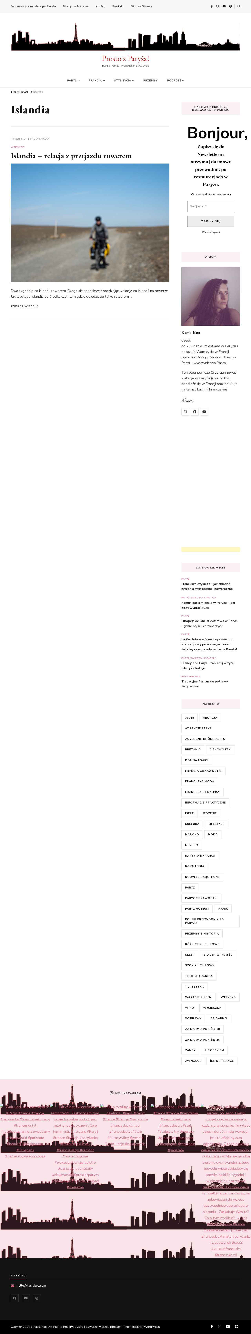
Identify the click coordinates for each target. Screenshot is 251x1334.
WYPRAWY (18, 146)
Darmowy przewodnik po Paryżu (33, 6)
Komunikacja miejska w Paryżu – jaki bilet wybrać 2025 (208, 605)
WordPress (152, 1327)
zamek (190, 1050)
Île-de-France (222, 1061)
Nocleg (100, 6)
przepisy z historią (202, 933)
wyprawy (193, 1018)
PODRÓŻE (174, 80)
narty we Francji (200, 856)
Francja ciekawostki (203, 771)
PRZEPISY (150, 80)
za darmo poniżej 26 (202, 1040)
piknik (223, 909)
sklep (190, 955)
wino (189, 1008)
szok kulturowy (199, 965)
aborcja (210, 718)
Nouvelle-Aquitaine (202, 877)
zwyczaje (193, 1061)
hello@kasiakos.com (31, 1285)
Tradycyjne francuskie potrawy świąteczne (204, 684)
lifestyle (216, 824)
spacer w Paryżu (218, 955)
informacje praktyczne (205, 802)
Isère (189, 813)
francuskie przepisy (202, 792)
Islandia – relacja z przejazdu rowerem (71, 155)
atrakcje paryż (198, 728)
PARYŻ (72, 80)
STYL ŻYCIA (122, 80)
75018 (189, 718)
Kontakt (118, 6)
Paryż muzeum (197, 909)
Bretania (193, 749)
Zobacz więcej (23, 306)
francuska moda (199, 781)
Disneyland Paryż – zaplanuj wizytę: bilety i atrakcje (208, 665)
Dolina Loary (196, 760)
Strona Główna (141, 6)
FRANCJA (95, 80)
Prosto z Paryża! (125, 58)
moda (213, 834)
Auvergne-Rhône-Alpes (205, 739)
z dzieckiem (214, 1050)
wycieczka (212, 1008)
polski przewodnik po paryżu (204, 921)
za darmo (218, 1018)
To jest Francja (199, 976)
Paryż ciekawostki (201, 898)
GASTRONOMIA (190, 676)
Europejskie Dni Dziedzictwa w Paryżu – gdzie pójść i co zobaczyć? (209, 623)
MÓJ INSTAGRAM (128, 1093)
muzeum (191, 845)
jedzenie (210, 813)
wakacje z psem (198, 997)
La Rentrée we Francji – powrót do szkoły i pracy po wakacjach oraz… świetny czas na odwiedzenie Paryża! (209, 644)
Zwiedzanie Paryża (203, 597)
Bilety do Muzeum (76, 6)
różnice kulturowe (202, 944)
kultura (192, 824)
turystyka (194, 987)
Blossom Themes (122, 1327)
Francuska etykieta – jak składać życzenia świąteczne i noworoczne (207, 586)
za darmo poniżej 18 (202, 1029)
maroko (192, 834)
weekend (228, 997)
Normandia (194, 866)
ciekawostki (221, 749)
